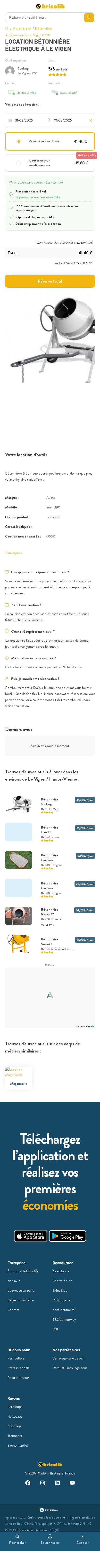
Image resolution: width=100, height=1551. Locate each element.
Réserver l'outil (50, 281)
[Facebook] (27, 1483)
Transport (15, 1436)
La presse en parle (21, 1290)
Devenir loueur (18, 1377)
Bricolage (14, 1426)
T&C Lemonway (64, 1319)
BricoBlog (60, 1290)
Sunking (23, 68)
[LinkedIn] (57, 1483)
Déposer (83, 1542)
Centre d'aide (62, 1281)
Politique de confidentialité (64, 1305)
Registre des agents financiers (33, 1530)
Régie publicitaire (20, 1300)
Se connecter (50, 1542)
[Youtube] (72, 1483)
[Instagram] (42, 1483)
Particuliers (16, 1358)
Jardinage (15, 1407)
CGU (56, 1329)
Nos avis (14, 1281)
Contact (13, 1310)
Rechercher (17, 1542)
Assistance (61, 1271)
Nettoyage (15, 1416)
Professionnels (19, 1368)
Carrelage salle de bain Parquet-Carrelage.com (70, 1363)
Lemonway (21, 1518)
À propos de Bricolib (23, 1271)
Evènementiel (18, 1445)
